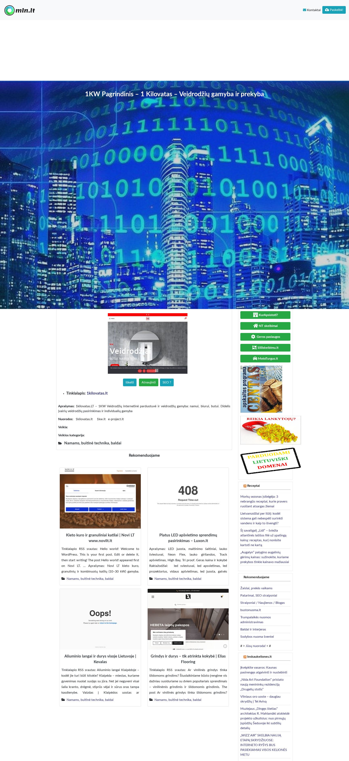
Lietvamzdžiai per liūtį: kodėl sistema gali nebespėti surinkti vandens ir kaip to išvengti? (261, 518)
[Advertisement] (174, 50)
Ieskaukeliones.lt (259, 656)
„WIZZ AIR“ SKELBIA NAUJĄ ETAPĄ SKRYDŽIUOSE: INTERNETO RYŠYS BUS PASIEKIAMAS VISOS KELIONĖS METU (263, 745)
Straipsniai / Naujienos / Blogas (262, 602)
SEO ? (167, 382)
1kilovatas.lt (97, 393)
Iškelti (130, 382)
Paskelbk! (336, 10)
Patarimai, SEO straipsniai (258, 595)
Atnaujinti (149, 382)
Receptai (253, 485)
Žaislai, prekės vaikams (256, 588)
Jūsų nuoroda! (256, 646)
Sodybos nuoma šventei (257, 636)
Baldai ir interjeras (253, 629)
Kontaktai (313, 10)
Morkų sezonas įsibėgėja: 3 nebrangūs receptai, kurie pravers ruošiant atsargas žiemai (263, 501)
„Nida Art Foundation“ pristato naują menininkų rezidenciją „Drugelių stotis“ (262, 684)
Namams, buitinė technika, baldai (90, 578)
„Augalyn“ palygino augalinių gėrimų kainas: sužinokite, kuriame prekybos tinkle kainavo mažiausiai (264, 557)
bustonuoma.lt (250, 610)
